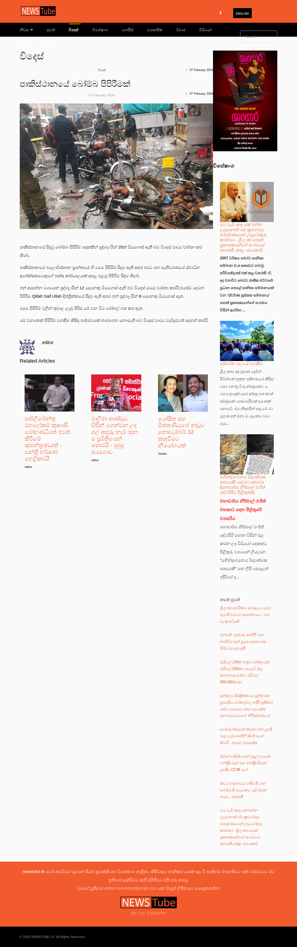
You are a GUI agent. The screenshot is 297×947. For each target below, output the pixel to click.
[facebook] (221, 13)
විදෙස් (73, 30)
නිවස (24, 30)
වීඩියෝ (205, 30)
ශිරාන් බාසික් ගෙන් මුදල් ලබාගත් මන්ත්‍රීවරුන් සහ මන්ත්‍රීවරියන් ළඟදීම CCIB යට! (245, 763)
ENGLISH (49, 44)
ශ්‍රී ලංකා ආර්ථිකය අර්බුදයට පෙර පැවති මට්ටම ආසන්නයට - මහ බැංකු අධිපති (245, 614)
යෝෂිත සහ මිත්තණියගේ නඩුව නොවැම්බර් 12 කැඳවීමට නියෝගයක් (181, 432)
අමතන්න (157, 913)
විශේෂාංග (100, 30)
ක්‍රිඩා (23, 44)
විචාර (180, 30)
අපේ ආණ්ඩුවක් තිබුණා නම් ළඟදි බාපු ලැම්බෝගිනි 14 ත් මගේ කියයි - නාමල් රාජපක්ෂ (246, 736)
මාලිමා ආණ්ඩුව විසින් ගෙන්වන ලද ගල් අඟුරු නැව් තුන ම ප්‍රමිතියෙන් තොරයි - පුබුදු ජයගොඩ (114, 435)
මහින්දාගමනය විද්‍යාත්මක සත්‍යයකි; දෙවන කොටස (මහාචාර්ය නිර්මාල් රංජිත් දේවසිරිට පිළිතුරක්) (243, 484)
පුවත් (51, 30)
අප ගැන (139, 913)
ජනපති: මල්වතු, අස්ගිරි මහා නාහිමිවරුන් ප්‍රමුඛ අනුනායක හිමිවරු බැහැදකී (243, 641)
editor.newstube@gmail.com (130, 888)
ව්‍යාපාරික (154, 30)
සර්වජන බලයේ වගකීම (241, 363)
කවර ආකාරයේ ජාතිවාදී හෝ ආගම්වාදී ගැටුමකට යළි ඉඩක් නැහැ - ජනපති (243, 790)
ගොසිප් (127, 30)
